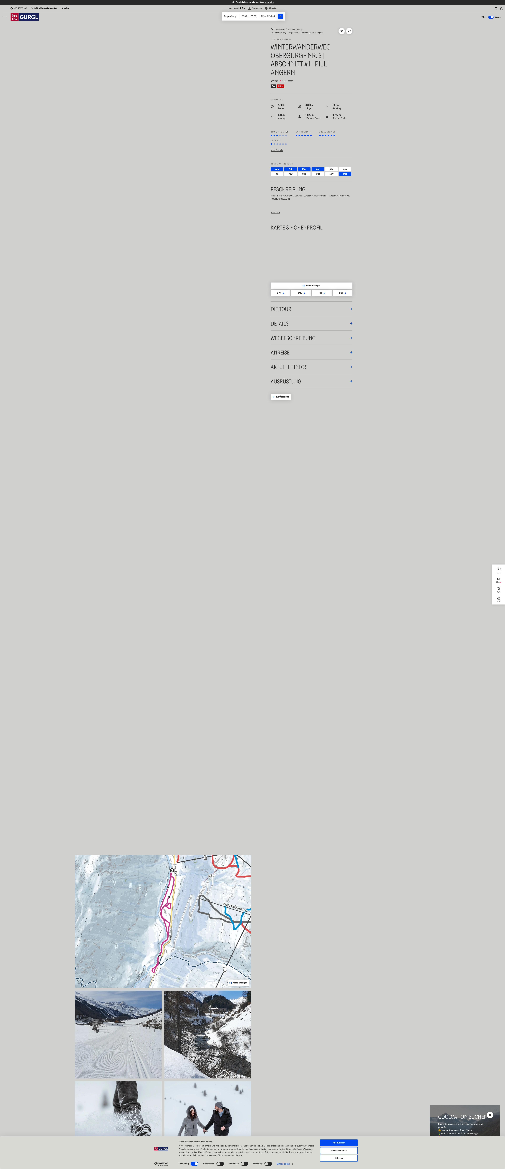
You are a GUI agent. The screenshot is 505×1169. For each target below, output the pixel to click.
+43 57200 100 (20, 8)
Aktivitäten (280, 29)
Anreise (65, 8)
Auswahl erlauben (339, 1150)
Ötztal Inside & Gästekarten (44, 8)
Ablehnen (339, 1158)
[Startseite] (272, 29)
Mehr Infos (269, 2)
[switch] (220, 1164)
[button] (311, 309)
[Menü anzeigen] (4, 17)
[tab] (236, 8)
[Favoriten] (496, 8)
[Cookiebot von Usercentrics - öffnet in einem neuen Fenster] (161, 1164)
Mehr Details (277, 150)
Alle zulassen (339, 1143)
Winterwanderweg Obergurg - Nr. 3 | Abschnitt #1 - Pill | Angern (297, 32)
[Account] (501, 8)
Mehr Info (275, 212)
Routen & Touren (295, 29)
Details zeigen (283, 1164)
